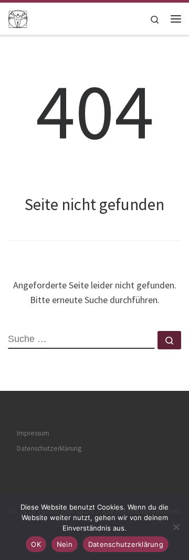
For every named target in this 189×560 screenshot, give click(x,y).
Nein (64, 544)
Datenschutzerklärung (49, 448)
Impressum (33, 433)
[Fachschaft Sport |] (18, 17)
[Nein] (176, 527)
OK (36, 544)
